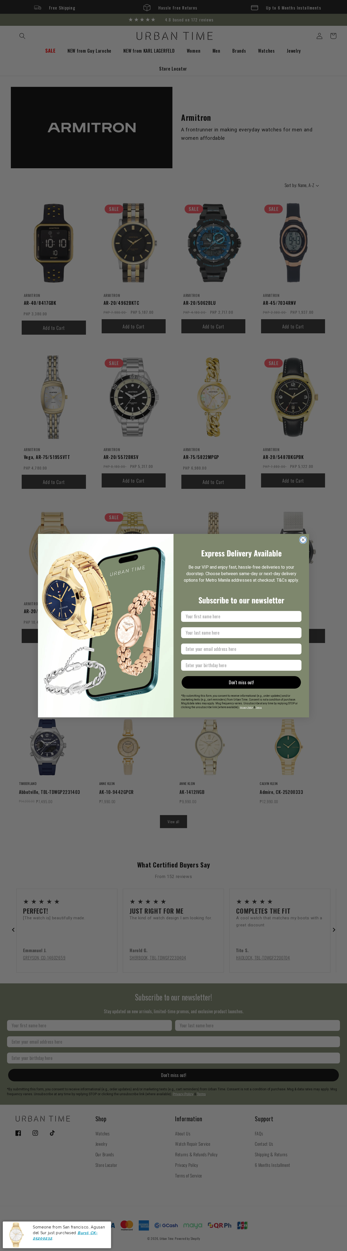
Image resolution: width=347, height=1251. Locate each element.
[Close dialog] (303, 540)
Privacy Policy (246, 707)
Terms (259, 707)
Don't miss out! (241, 682)
